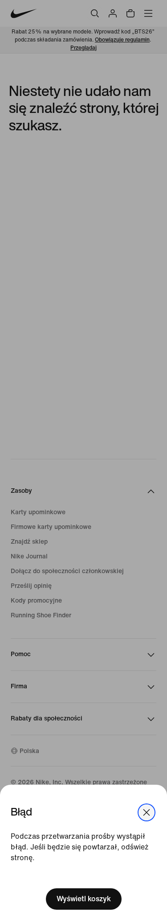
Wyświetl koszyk (84, 899)
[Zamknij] (146, 812)
